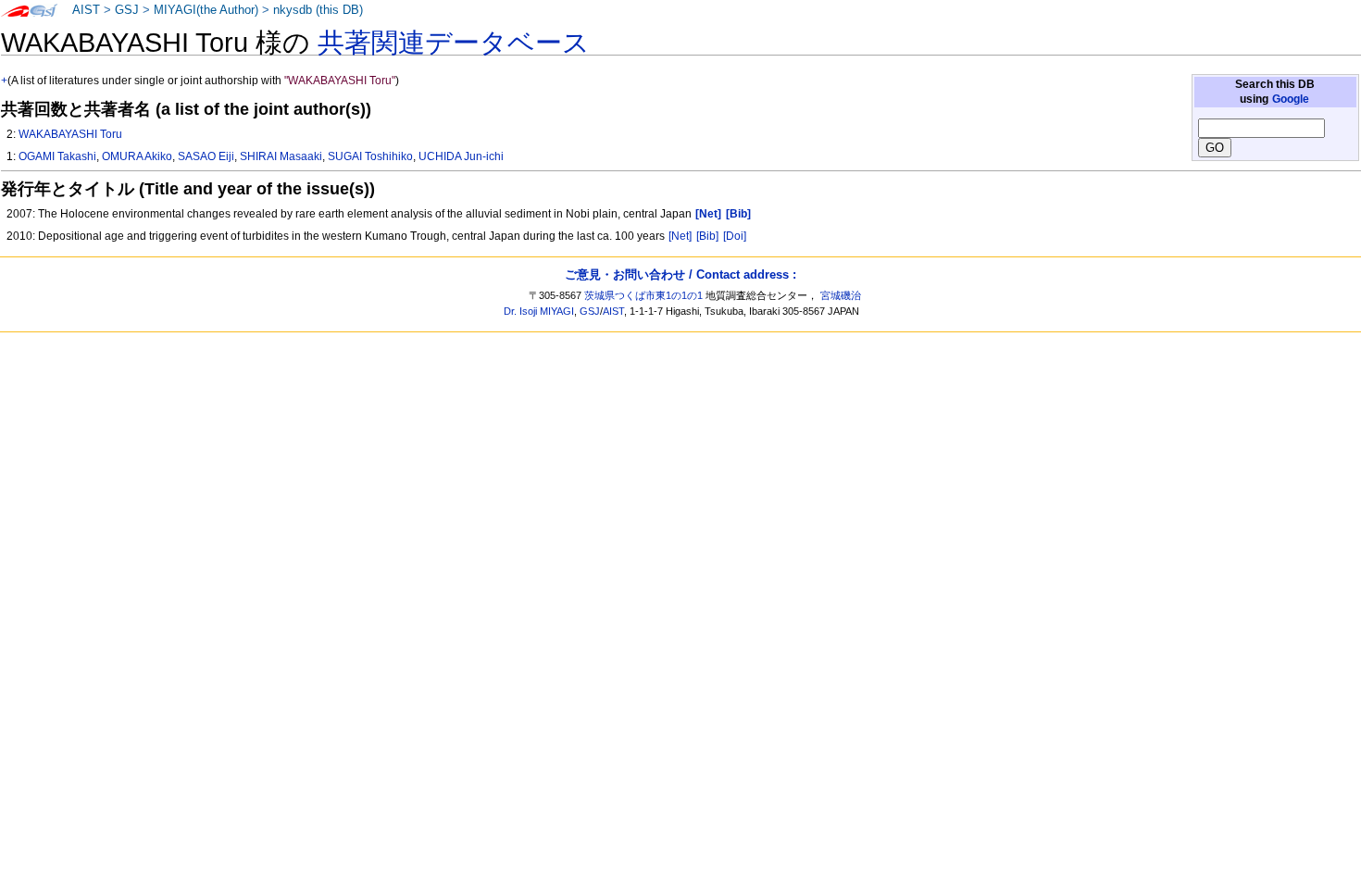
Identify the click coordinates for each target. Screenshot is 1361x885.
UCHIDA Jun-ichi (461, 156)
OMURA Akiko (137, 156)
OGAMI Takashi (57, 156)
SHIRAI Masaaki (281, 156)
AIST (86, 10)
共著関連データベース (454, 42)
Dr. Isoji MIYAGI (539, 311)
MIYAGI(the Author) (206, 10)
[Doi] (734, 236)
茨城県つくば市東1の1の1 (643, 295)
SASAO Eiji (206, 156)
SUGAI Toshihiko (370, 156)
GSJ (127, 10)
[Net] (680, 236)
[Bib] (707, 236)
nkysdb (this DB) (318, 10)
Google (1290, 99)
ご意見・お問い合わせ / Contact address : (680, 274)
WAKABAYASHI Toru (70, 134)
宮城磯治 (840, 295)
